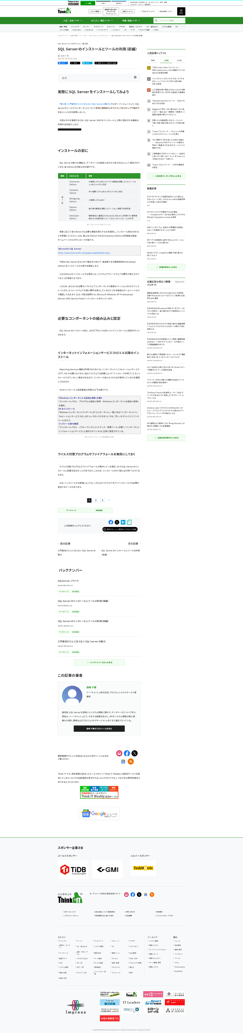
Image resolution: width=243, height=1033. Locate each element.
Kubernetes (77, 30)
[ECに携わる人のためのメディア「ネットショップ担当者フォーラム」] (175, 1003)
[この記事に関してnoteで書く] (129, 522)
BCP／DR (80, 967)
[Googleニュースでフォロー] (145, 894)
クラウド (122, 26)
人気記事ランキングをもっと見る (168, 176)
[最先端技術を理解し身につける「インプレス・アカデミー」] (175, 1011)
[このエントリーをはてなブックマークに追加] (123, 522)
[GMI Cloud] (107, 869)
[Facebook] (127, 753)
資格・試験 (62, 972)
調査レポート (153, 954)
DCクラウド (155, 2)
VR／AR (80, 963)
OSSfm (156, 30)
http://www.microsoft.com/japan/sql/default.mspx (84, 252)
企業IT (103, 3)
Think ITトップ (62, 35)
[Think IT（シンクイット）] (70, 900)
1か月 (179, 60)
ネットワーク (98, 26)
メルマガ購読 (94, 11)
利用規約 (159, 912)
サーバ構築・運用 (155, 962)
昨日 (153, 60)
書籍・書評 (178, 949)
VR (126, 30)
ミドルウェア (133, 946)
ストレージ (111, 26)
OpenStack (89, 30)
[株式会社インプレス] (76, 1007)
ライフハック (116, 972)
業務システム (153, 945)
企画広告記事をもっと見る (168, 437)
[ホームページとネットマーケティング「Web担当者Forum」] (153, 995)
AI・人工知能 (64, 30)
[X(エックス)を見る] (139, 894)
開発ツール (116, 953)
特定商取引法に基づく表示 (104, 915)
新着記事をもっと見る (168, 267)
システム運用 (63, 967)
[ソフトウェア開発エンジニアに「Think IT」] (131, 995)
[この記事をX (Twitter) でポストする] (117, 522)
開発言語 (97, 953)
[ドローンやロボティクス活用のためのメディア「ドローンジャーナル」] (153, 1011)
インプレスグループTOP (164, 915)
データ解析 (98, 958)
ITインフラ (75, 26)
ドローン (141, 4)
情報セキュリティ (154, 958)
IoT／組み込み (152, 26)
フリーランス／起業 (100, 972)
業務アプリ (63, 958)
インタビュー (116, 30)
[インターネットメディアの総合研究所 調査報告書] (175, 995)
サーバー (86, 26)
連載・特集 (63, 26)
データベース (63, 953)
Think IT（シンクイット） (70, 10)
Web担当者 (133, 2)
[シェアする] (111, 522)
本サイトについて (70, 912)
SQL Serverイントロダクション (98, 35)
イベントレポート (103, 30)
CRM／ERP (133, 958)
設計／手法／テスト (82, 953)
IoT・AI (148, 2)
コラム (177, 962)
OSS (60, 963)
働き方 (131, 967)
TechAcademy (180, 967)
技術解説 (178, 945)
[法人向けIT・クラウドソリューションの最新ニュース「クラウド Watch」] (110, 1003)
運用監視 (97, 967)
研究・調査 (163, 2)
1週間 (166, 60)
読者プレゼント (128, 11)
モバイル (115, 958)
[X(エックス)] (135, 753)
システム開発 (166, 26)
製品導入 (119, 3)
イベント (177, 958)
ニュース (177, 941)
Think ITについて (148, 11)
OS (177, 26)
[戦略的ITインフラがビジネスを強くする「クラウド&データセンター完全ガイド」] (110, 995)
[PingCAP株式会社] (73, 869)
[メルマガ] (119, 753)
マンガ (133, 30)
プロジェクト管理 (135, 963)
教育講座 (147, 4)
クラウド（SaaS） (82, 958)
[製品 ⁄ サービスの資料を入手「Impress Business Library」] (110, 1011)
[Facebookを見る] (132, 894)
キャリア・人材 (81, 972)
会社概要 (129, 915)
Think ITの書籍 (144, 30)
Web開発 (132, 953)
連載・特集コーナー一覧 (78, 35)
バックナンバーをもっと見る (101, 662)
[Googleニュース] (123, 761)
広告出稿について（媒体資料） (105, 912)
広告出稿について (166, 11)
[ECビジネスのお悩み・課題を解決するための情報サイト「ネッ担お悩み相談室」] (110, 1019)
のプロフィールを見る (99, 728)
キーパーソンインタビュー (158, 949)
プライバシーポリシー (71, 915)
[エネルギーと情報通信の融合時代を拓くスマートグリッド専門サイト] (153, 1003)
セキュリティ (116, 967)
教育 (131, 972)
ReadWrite (178, 971)
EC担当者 (141, 2)
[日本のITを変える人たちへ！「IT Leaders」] (131, 1003)
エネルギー (133, 4)
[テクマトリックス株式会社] (143, 868)
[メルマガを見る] (126, 894)
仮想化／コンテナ (135, 26)
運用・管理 (115, 963)
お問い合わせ (130, 912)
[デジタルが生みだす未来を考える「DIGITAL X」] (131, 1011)
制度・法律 (62, 978)
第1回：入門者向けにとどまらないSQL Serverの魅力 (84, 103)
